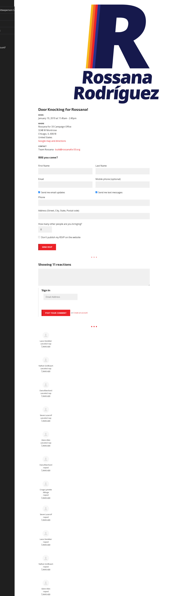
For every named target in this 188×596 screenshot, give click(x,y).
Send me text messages (110, 192)
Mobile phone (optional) (108, 179)
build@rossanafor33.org (67, 149)
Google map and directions (52, 140)
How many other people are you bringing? (60, 223)
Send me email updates (53, 192)
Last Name (101, 165)
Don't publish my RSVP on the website (61, 237)
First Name (44, 165)
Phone (41, 197)
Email (41, 179)
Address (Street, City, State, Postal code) (58, 210)
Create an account (80, 313)
